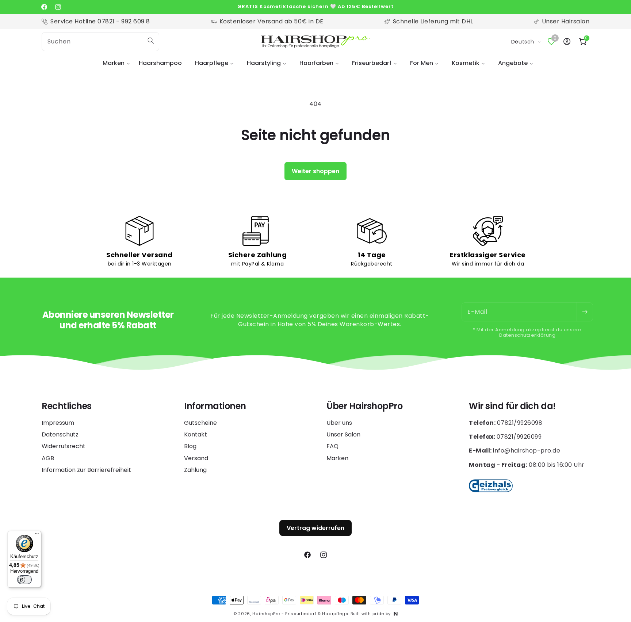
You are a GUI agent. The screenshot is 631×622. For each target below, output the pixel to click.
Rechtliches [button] (67, 406)
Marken (114, 63)
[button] (114, 63)
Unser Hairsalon (566, 21)
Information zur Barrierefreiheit (86, 470)
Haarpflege (211, 63)
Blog (190, 446)
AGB (48, 458)
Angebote (513, 63)
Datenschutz (60, 434)
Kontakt (195, 434)
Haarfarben (316, 63)
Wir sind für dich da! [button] (512, 406)
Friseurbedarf (371, 63)
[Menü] (36, 535)
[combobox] (100, 42)
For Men (421, 63)
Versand (196, 458)
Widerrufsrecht (63, 446)
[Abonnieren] (585, 311)
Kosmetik (465, 63)
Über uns (339, 423)
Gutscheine (200, 423)
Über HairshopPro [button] (364, 406)
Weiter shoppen (315, 171)
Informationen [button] (215, 406)
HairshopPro (266, 614)
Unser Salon (343, 434)
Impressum (58, 423)
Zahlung (195, 470)
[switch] (24, 579)
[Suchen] (151, 41)
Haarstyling (264, 63)
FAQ (332, 446)
